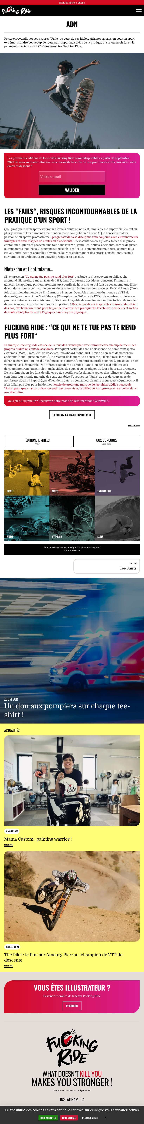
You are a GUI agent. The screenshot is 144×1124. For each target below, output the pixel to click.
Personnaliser (90, 1118)
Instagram (69, 1099)
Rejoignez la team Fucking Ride (72, 415)
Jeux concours (106, 441)
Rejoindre (72, 1006)
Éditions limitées (37, 441)
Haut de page (134, 425)
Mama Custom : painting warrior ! (38, 839)
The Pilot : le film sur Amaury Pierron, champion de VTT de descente (63, 957)
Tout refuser (69, 1118)
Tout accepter (48, 1118)
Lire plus (8, 844)
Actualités (11, 730)
